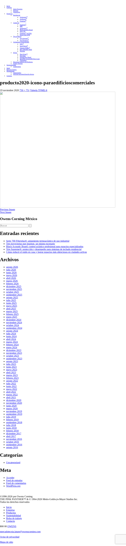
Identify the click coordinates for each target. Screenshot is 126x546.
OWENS (11, 526)
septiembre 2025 (14, 294)
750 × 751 (25, 90)
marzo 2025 (12, 311)
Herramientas (10, 71)
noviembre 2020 (14, 403)
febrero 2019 (12, 419)
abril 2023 (11, 372)
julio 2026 (11, 269)
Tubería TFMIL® (38, 90)
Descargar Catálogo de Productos (23, 62)
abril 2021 (11, 397)
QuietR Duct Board (25, 57)
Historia (15, 10)
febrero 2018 (12, 430)
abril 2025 (11, 308)
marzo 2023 (12, 375)
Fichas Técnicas (18, 63)
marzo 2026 (12, 281)
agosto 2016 (12, 447)
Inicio (8, 6)
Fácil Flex (23, 56)
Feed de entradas (14, 480)
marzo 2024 (12, 342)
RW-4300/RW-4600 (26, 49)
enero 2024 (11, 347)
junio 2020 (11, 405)
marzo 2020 (12, 408)
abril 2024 (11, 339)
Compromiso (17, 66)
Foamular (23, 21)
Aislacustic (24, 17)
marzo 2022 (12, 394)
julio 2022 (11, 383)
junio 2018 (11, 428)
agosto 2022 (12, 380)
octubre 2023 (12, 355)
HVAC (15, 53)
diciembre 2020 (13, 400)
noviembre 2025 (14, 289)
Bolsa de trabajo (14, 518)
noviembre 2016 (14, 439)
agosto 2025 (12, 297)
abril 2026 (11, 278)
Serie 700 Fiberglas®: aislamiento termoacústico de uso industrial (37, 241)
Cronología (16, 12)
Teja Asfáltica (17, 36)
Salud (8, 68)
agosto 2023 (12, 361)
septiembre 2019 (14, 414)
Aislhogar (23, 19)
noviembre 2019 (14, 411)
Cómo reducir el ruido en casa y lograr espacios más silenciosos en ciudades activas (46, 252)
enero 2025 (11, 317)
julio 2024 (11, 333)
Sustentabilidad (11, 65)
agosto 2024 (12, 331)
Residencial (16, 15)
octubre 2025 (12, 292)
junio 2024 (11, 336)
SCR (22, 44)
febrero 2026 (12, 283)
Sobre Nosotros (17, 9)
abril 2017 (11, 436)
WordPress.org (13, 486)
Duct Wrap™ (24, 54)
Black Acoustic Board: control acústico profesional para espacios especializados (44, 246)
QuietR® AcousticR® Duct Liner (30, 59)
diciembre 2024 (13, 319)
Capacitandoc (17, 73)
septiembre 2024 (14, 328)
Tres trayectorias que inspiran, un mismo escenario (30, 243)
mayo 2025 (11, 306)
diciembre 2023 (13, 350)
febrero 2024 (12, 344)
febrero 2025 (12, 314)
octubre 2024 (12, 325)
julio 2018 (11, 425)
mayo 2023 (11, 369)
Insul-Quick (24, 46)
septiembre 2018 (14, 422)
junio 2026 (11, 272)
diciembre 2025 (13, 286)
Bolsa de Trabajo (12, 69)
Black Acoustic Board (26, 30)
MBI (21, 26)
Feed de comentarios (16, 483)
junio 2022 (11, 386)
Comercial (16, 23)
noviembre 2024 (14, 322)
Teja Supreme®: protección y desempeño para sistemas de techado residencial (43, 249)
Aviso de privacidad (9, 537)
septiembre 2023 (14, 358)
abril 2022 (11, 392)
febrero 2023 (12, 378)
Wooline (22, 51)
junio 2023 (11, 367)
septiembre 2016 (14, 444)
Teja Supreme (24, 38)
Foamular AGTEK (26, 33)
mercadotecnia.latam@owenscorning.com (20, 531)
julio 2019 (11, 417)
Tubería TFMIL (25, 48)
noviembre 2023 (14, 353)
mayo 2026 (11, 275)
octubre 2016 (12, 442)
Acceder (10, 477)
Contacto (9, 76)
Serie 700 (22, 31)
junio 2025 (11, 303)
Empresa (9, 7)
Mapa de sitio (6, 542)
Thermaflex (23, 60)
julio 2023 (11, 364)
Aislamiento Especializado (21, 42)
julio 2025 (11, 300)
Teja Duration (24, 40)
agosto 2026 (12, 267)
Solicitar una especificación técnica (23, 74)
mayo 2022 (11, 389)
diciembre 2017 (13, 433)
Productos (10, 13)
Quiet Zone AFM (25, 35)
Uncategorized (13, 462)
